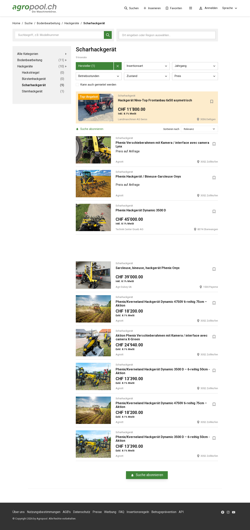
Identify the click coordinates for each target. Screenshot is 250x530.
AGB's (67, 512)
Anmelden (211, 8)
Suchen (134, 8)
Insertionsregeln (138, 512)
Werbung (110, 512)
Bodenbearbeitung (48, 23)
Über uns (18, 512)
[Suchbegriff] (108, 35)
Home (16, 23)
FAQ (121, 512)
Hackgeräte (71, 23)
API (181, 512)
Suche (29, 23)
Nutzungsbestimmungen (43, 512)
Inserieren (154, 8)
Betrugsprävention (163, 512)
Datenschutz (81, 512)
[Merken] (212, 101)
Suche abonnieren (91, 129)
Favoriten (176, 8)
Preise (97, 512)
